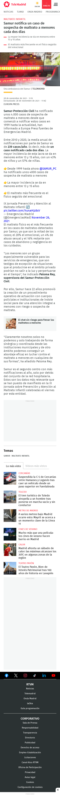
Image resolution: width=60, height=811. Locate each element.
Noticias (8, 12)
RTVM (30, 684)
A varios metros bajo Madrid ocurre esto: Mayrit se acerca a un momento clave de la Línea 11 (10, 515)
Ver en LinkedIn (44, 675)
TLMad (20, 12)
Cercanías (24, 473)
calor (21, 544)
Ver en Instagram (25, 675)
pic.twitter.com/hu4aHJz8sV (22, 210)
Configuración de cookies (30, 787)
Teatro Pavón (26, 563)
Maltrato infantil (15, 19)
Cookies (30, 782)
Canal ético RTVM (30, 762)
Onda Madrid (34, 12)
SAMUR (7, 456)
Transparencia (30, 733)
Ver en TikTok (35, 676)
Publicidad (30, 743)
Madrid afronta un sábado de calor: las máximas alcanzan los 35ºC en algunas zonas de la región (10, 549)
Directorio (30, 738)
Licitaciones (30, 757)
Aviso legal (30, 777)
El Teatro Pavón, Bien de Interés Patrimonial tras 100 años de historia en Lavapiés (10, 568)
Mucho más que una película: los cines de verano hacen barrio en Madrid (10, 534)
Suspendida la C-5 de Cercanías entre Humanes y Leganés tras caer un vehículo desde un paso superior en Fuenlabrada (10, 478)
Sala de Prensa (30, 723)
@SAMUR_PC (47, 168)
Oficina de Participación (30, 767)
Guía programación (30, 708)
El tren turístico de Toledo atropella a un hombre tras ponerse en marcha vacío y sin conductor (10, 497)
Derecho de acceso (30, 748)
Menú (55, 4)
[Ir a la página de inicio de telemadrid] (15, 4)
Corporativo (30, 718)
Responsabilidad (30, 728)
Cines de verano (27, 529)
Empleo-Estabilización (30, 752)
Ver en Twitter (16, 676)
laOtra (30, 703)
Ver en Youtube (53, 675)
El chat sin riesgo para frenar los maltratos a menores (11, 324)
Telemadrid (30, 694)
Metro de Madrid (28, 510)
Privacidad (30, 772)
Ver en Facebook (6, 676)
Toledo (22, 492)
